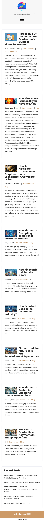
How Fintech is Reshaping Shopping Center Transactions (21, 391)
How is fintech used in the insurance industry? (21, 310)
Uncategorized (11, 51)
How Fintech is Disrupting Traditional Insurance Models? (21, 234)
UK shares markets (30, 123)
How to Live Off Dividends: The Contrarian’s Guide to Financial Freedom (21, 39)
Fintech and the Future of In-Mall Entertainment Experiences (22, 352)
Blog (37, 108)
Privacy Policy (22, 519)
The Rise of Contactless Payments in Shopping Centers (20, 433)
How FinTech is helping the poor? (28, 272)
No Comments (28, 49)
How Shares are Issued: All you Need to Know (28, 101)
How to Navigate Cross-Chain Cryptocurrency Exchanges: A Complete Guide (20, 172)
